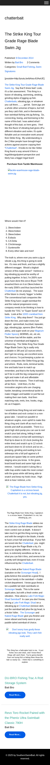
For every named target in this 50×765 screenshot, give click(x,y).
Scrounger (10, 589)
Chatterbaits (11, 101)
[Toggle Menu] (46, 2)
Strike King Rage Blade (20, 523)
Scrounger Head (29, 572)
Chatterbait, (28, 543)
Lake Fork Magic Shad (25, 602)
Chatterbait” (11, 148)
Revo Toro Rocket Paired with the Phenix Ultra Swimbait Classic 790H (25, 718)
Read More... (15, 695)
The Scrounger (27, 612)
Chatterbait (10, 291)
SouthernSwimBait (25, 755)
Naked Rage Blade (31, 569)
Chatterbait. (27, 563)
